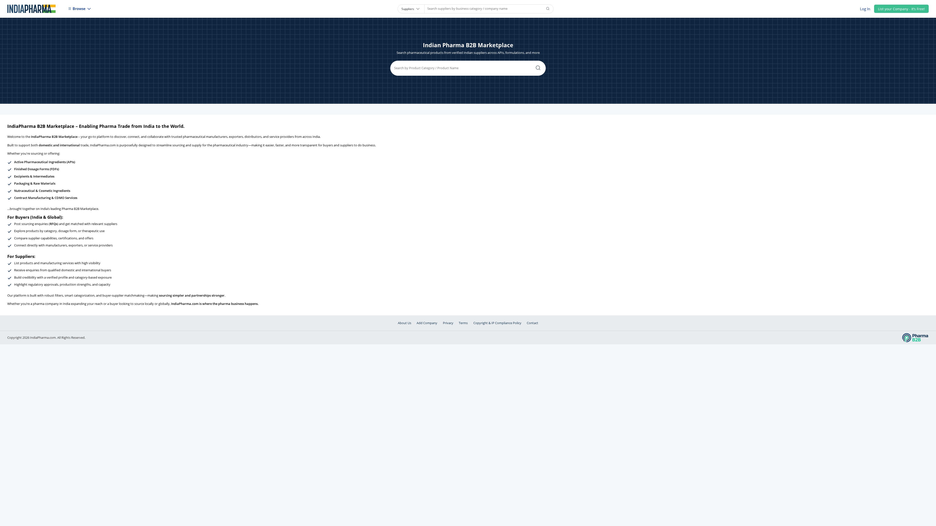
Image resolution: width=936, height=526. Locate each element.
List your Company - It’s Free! (901, 9)
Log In (865, 8)
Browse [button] (79, 8)
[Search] (547, 9)
